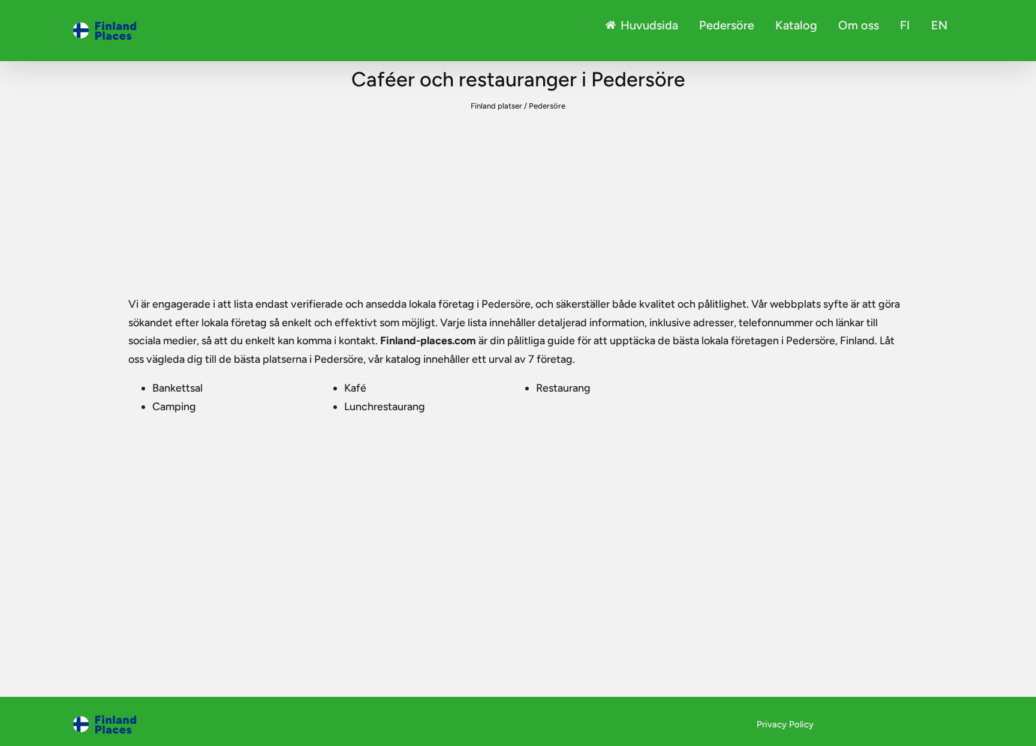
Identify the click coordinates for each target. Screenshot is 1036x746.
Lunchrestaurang (384, 406)
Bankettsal (177, 388)
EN (939, 25)
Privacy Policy (785, 724)
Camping (174, 406)
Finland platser (496, 105)
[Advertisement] (518, 205)
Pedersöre (726, 25)
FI (905, 25)
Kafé (355, 388)
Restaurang (563, 388)
